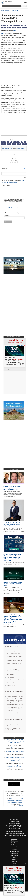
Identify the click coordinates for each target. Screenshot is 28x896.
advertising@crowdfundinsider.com (17, 835)
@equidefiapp (18, 801)
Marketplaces (14, 855)
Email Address (7, 215)
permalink (15, 150)
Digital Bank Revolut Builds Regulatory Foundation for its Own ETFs (15, 752)
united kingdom (4, 150)
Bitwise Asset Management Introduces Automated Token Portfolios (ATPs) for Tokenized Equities (15, 759)
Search (23, 6)
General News (14, 853)
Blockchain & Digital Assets (11, 10)
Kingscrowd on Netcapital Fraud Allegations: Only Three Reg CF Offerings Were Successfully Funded (15, 766)
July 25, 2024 (19, 805)
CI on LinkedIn (14, 843)
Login (24, 168)
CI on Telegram (14, 846)
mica (22, 148)
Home (2, 10)
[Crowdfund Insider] (7, 2)
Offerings (14, 861)
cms (17, 148)
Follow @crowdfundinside (14, 207)
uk (23, 148)
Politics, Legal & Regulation (7, 148)
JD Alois (14, 30)
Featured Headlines (14, 851)
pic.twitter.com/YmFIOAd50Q (14, 802)
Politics (14, 857)
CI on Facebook (14, 841)
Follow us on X (14, 784)
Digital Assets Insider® (14, 823)
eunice (19, 148)
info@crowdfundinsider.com (15, 831)
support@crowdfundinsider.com (16, 833)
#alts (11, 799)
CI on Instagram (14, 845)
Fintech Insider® (14, 819)
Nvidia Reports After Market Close (15, 747)
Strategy (14, 859)
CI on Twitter (14, 839)
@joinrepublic (11, 801)
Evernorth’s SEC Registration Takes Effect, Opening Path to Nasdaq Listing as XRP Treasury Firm (15, 741)
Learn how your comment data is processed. (13, 181)
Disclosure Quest (14, 821)
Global (22, 147)
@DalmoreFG (19, 799)
